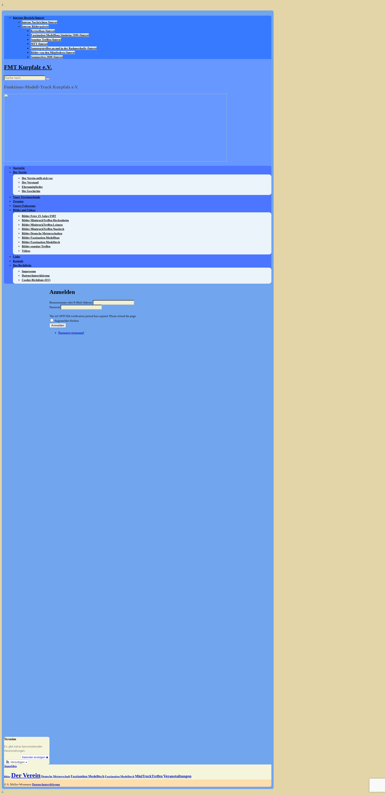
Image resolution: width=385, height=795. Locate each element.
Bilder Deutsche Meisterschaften (42, 233)
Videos (26, 250)
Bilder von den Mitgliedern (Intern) (53, 52)
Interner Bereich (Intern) (28, 17)
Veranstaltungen (177, 776)
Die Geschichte (31, 191)
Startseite (19, 168)
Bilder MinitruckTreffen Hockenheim (45, 220)
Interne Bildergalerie (35, 26)
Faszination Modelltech (119, 776)
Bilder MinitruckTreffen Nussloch (43, 229)
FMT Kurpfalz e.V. (28, 67)
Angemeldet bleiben (66, 320)
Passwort (54, 307)
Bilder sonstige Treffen (36, 246)
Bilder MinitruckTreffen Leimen (42, 224)
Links (16, 256)
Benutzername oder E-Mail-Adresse (70, 302)
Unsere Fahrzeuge (24, 205)
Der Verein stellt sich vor (37, 178)
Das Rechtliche (22, 265)
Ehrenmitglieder (32, 187)
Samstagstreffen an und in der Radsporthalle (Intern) (64, 48)
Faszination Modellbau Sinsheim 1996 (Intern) (60, 35)
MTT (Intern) (39, 43)
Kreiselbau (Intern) (43, 31)
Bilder (7, 776)
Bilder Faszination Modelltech (41, 242)
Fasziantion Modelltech (87, 776)
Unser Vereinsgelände (26, 197)
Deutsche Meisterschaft (55, 776)
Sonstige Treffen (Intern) (46, 39)
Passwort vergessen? (71, 332)
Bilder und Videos (24, 210)
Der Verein (20, 172)
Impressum (29, 271)
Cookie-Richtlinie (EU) (36, 280)
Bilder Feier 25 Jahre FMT (39, 216)
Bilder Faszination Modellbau (40, 237)
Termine (18, 201)
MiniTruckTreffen (149, 776)
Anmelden (57, 325)
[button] (16, 762)
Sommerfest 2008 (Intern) (47, 57)
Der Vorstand (30, 182)
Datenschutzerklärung (36, 275)
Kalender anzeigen (34, 757)
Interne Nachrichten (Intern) (39, 22)
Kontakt (18, 261)
